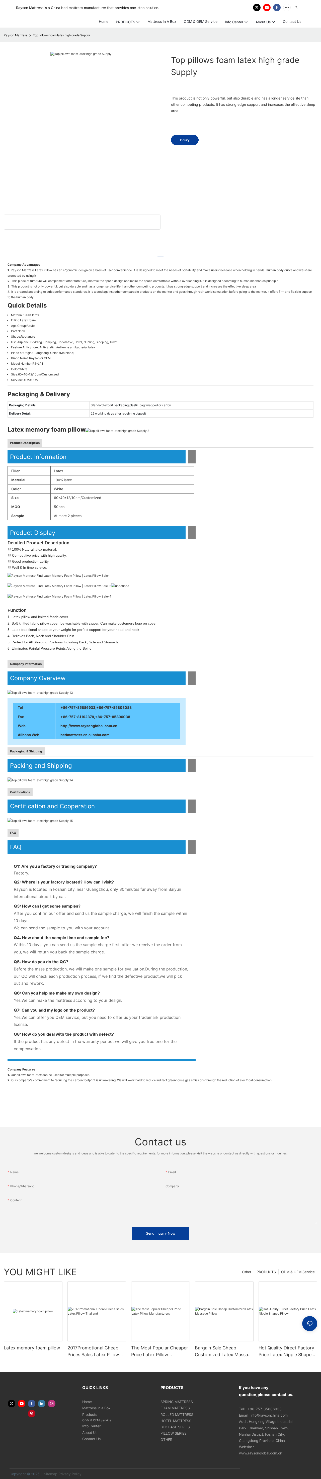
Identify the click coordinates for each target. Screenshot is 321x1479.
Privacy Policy (70, 1474)
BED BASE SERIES (175, 1427)
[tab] (160, 253)
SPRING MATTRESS (176, 1402)
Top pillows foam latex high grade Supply (61, 35)
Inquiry (185, 140)
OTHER (166, 1439)
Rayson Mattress (15, 35)
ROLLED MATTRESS (176, 1414)
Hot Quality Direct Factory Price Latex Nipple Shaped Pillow (286, 1351)
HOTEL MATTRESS (175, 1421)
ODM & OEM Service (298, 1272)
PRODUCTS (266, 1272)
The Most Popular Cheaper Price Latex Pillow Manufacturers (159, 1351)
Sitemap (50, 1474)
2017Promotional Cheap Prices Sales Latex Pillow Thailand (93, 1351)
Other (246, 1272)
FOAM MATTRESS (175, 1408)
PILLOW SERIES (173, 1433)
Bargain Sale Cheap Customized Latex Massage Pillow (224, 1351)
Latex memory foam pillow (32, 1347)
